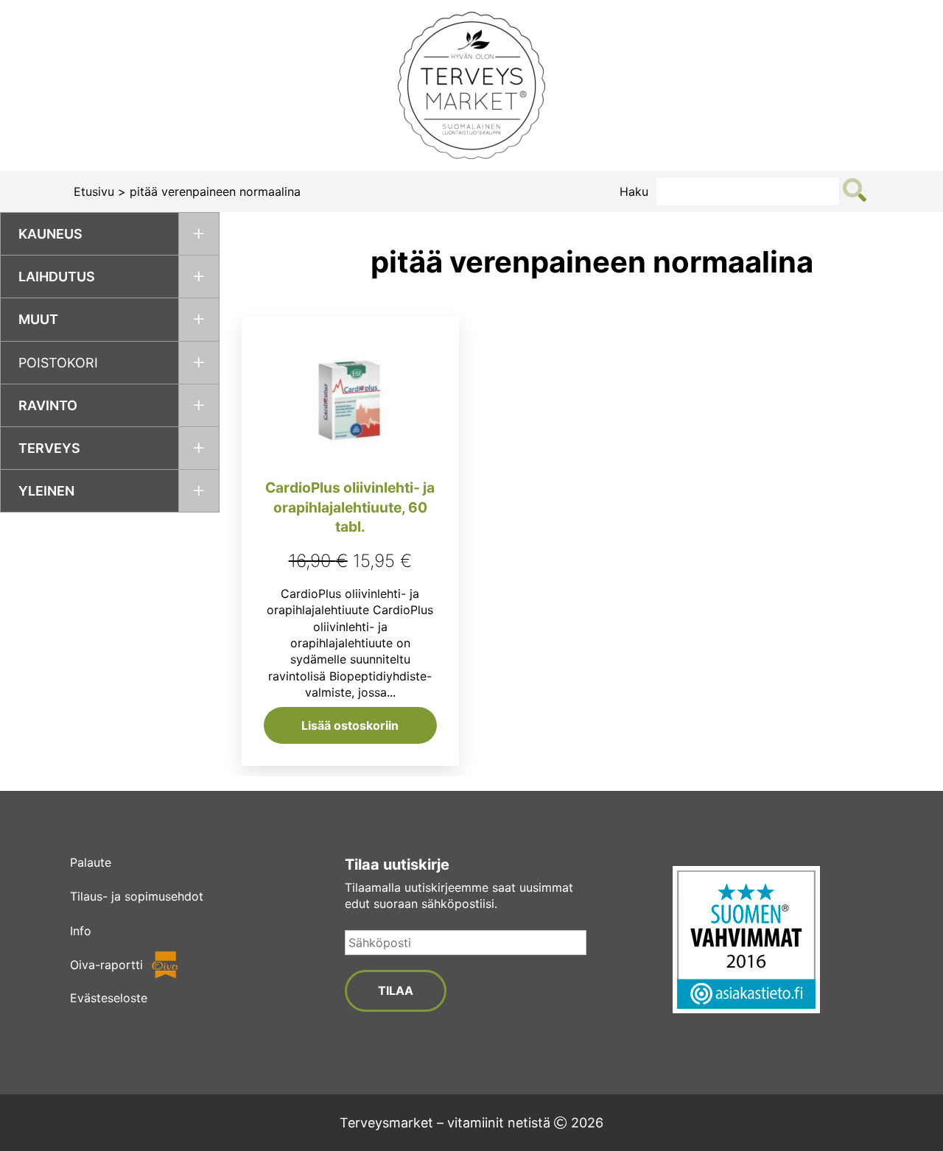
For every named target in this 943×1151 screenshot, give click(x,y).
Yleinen (46, 491)
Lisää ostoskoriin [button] (350, 725)
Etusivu (94, 191)
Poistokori (58, 362)
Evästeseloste (108, 997)
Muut (38, 319)
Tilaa (395, 990)
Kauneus (50, 234)
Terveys (49, 448)
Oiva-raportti (106, 964)
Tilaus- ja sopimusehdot (136, 896)
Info (80, 930)
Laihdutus (56, 276)
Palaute (90, 862)
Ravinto (47, 405)
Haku (634, 191)
